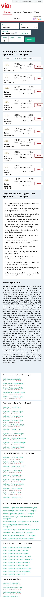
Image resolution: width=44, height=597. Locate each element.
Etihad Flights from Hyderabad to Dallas (16, 571)
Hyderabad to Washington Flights (14, 480)
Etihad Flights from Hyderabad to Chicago (17, 568)
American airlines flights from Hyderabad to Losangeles (18, 518)
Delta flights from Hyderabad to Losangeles (18, 532)
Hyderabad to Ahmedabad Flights (14, 438)
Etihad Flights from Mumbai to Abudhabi (17, 556)
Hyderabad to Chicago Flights (13, 457)
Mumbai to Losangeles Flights (13, 383)
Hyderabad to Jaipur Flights (12, 429)
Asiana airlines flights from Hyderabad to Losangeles (21, 522)
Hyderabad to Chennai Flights (13, 420)
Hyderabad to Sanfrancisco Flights (14, 466)
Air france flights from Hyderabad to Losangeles (19, 511)
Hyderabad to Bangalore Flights (14, 425)
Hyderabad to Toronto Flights (13, 462)
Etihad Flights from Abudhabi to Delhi (16, 553)
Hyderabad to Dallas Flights (12, 471)
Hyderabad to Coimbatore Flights (14, 443)
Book (39, 67)
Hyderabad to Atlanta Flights (12, 475)
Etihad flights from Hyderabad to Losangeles (18, 538)
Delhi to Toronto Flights (11, 583)
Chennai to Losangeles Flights (13, 388)
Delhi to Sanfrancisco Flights (12, 588)
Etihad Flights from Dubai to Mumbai (15, 550)
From (3, 25)
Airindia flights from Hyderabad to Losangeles (18, 514)
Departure (5, 31)
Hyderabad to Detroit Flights (12, 493)
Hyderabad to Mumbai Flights (13, 412)
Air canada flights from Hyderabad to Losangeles (20, 508)
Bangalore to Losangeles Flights (14, 392)
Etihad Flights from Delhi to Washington (16, 562)
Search (30, 40)
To (22, 25)
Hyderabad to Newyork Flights (13, 484)
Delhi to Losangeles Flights (12, 379)
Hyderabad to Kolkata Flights (13, 416)
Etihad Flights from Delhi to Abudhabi (16, 565)
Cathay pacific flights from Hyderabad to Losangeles (21, 529)
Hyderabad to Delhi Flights (12, 407)
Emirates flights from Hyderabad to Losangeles (19, 535)
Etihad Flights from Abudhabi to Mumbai (17, 547)
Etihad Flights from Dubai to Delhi (14, 574)
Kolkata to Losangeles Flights (13, 397)
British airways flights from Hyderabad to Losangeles (17, 525)
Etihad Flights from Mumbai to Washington (17, 559)
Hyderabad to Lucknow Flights (13, 434)
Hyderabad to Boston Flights (13, 488)
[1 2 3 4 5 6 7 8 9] (5, 41)
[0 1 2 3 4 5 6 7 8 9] (12, 41)
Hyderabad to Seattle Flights (12, 497)
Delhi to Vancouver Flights (12, 592)
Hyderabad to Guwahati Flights (13, 447)
